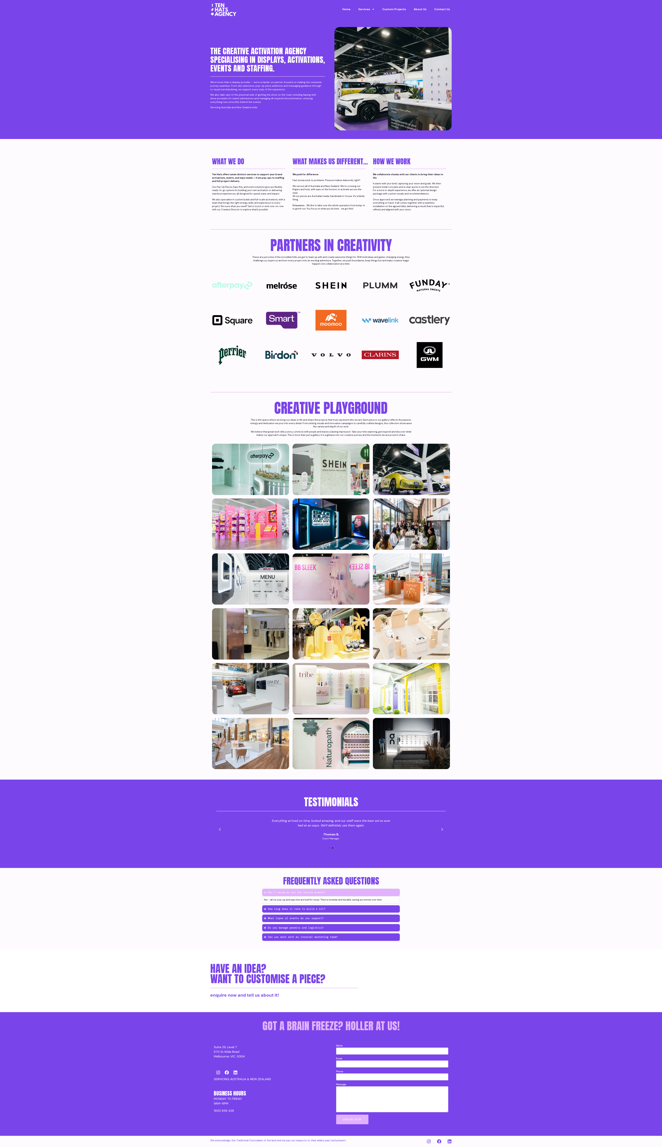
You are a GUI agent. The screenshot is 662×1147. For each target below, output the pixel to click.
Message (341, 1084)
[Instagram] (218, 1072)
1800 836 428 (224, 1111)
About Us (420, 9)
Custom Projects (394, 9)
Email (339, 1058)
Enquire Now (352, 1119)
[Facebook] (226, 1072)
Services (364, 9)
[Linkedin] (235, 1072)
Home (346, 9)
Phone (340, 1071)
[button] (220, 829)
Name (340, 1045)
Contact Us (442, 9)
